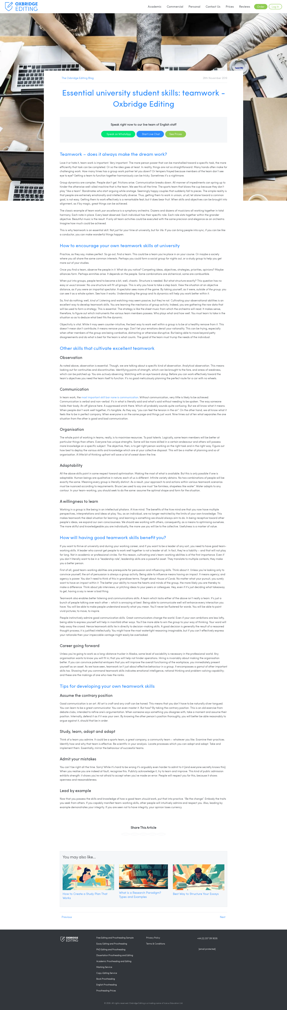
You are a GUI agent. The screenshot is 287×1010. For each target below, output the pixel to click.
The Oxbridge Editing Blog (78, 78)
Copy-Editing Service (106, 973)
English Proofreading (106, 984)
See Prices (175, 134)
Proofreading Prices (106, 990)
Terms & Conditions (155, 943)
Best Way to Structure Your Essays (196, 894)
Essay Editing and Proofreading (111, 943)
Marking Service (104, 967)
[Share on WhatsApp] (152, 834)
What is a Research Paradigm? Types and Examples (140, 894)
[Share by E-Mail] (161, 834)
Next (222, 917)
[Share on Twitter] (135, 834)
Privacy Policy (153, 937)
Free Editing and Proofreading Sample (115, 937)
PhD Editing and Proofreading (110, 949)
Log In (275, 6)
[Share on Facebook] (126, 834)
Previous (67, 917)
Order (260, 6)
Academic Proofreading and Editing (113, 961)
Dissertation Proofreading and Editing (114, 955)
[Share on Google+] (144, 834)
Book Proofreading (105, 978)
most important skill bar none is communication (109, 397)
